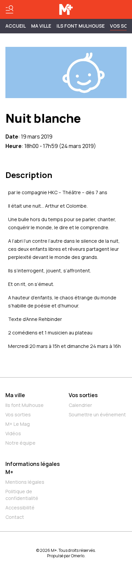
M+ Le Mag (17, 424)
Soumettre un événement (97, 414)
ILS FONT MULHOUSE (81, 26)
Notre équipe (20, 443)
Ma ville (15, 395)
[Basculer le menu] (9, 9)
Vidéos (13, 433)
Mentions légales (24, 482)
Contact (14, 517)
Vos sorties (18, 414)
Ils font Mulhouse (24, 405)
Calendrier (80, 405)
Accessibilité (20, 507)
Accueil (15, 26)
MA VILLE (41, 26)
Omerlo (77, 556)
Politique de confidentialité (21, 494)
